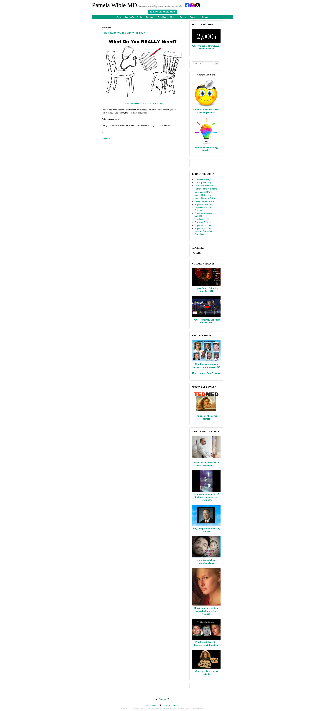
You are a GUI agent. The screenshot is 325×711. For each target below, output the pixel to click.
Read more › (106, 138)
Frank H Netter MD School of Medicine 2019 (206, 321)
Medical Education (203, 195)
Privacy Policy (151, 705)
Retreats (149, 17)
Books (183, 17)
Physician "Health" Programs (203, 209)
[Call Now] (162, 12)
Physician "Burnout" (204, 204)
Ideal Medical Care (203, 191)
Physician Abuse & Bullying (203, 214)
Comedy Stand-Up (203, 182)
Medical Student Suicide (206, 198)
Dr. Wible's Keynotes (204, 185)
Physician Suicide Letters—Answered (203, 229)
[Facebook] (187, 5)
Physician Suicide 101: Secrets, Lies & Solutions (206, 643)
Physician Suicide (203, 225)
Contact (205, 17)
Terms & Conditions (171, 705)
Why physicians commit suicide (206, 672)
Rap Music (199, 234)
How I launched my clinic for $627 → (125, 32)
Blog (119, 17)
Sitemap (162, 699)
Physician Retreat (203, 222)
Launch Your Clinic (133, 17)
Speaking (162, 17)
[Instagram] (192, 5)
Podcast (193, 17)
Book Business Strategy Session (206, 149)
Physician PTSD (202, 218)
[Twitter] (197, 5)
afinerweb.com (199, 708)
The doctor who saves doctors (206, 417)
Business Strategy (203, 179)
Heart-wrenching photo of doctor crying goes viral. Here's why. (206, 497)
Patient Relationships (204, 201)
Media (173, 17)
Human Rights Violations (206, 188)
